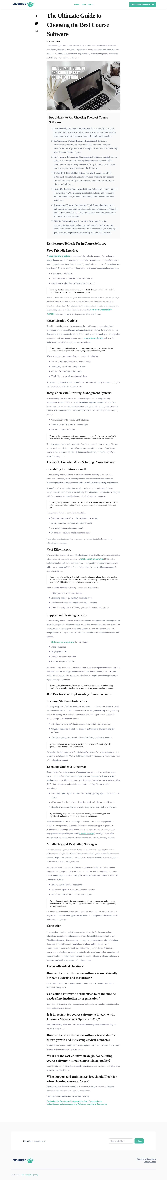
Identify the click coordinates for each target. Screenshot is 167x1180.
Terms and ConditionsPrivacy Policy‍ (146, 1160)
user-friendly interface (59, 256)
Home (76, 4)
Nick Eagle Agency (30, 1175)
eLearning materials (93, 338)
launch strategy (87, 833)
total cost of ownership (91, 559)
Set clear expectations (63, 642)
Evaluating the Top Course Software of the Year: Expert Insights (74, 1101)
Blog (84, 4)
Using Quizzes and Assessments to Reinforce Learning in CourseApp (77, 1104)
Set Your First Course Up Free (142, 4)
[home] (23, 4)
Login (90, 4)
